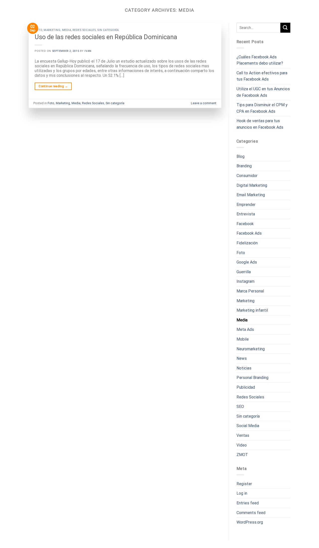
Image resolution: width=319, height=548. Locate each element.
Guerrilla (244, 272)
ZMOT (242, 454)
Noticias (244, 368)
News (242, 358)
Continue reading (53, 86)
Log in (242, 493)
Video (242, 445)
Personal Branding (252, 377)
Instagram (245, 281)
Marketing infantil (252, 310)
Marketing (52, 30)
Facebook (245, 223)
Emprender (246, 204)
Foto (38, 30)
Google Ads (247, 262)
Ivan (87, 51)
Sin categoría (108, 30)
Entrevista (246, 214)
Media (66, 30)
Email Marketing (251, 194)
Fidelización (247, 243)
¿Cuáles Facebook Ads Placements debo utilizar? (260, 60)
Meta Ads (245, 329)
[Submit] (285, 27)
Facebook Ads (249, 233)
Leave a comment (203, 103)
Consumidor (247, 175)
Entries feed (248, 503)
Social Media (248, 425)
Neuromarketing (251, 349)
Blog (240, 156)
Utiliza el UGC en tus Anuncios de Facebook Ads (263, 92)
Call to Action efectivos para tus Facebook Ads (262, 76)
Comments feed (251, 512)
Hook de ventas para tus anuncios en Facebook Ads (260, 124)
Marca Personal (250, 291)
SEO (240, 406)
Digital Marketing (252, 185)
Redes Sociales (84, 30)
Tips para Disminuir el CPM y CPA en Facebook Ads (262, 108)
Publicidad (246, 387)
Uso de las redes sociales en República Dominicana (106, 37)
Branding (244, 166)
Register (244, 483)
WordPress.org (250, 522)
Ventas (243, 435)
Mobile (243, 339)
